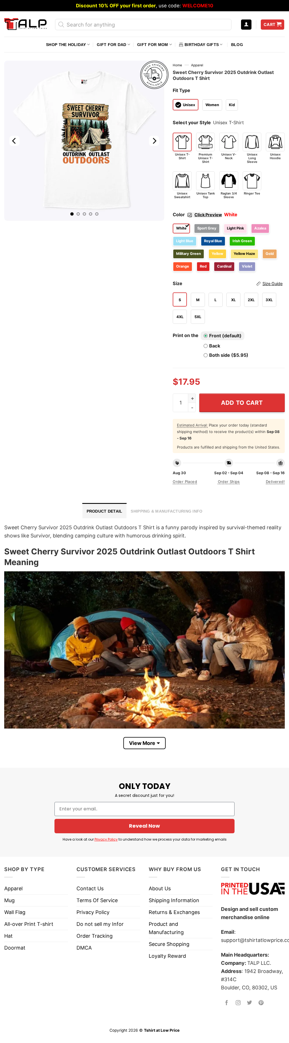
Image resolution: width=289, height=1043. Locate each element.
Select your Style (192, 122)
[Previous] (15, 141)
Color (197, 214)
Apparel (197, 65)
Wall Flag (14, 912)
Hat (8, 936)
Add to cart (242, 402)
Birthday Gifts (202, 44)
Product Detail (104, 511)
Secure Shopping (169, 944)
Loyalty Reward (167, 956)
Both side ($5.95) (228, 355)
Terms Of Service (97, 900)
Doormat (14, 948)
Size (228, 283)
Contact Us (90, 888)
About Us (160, 888)
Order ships (229, 481)
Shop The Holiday (66, 44)
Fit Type (181, 90)
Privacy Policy (106, 839)
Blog (237, 44)
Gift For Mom (152, 44)
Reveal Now (144, 825)
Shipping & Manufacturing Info (166, 511)
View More (142, 743)
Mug (9, 900)
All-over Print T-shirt (28, 924)
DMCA (84, 948)
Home (177, 65)
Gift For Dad (111, 44)
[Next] (154, 141)
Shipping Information (174, 900)
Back (214, 346)
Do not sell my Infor (100, 924)
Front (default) (225, 335)
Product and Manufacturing (166, 928)
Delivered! (275, 481)
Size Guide (272, 283)
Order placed (185, 481)
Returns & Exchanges (174, 912)
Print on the (185, 335)
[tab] (104, 510)
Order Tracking (94, 936)
